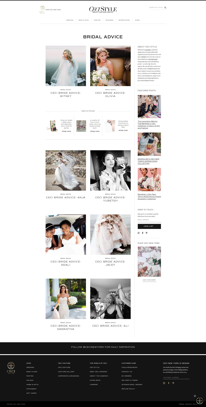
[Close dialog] (142, 190)
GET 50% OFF (82, 216)
